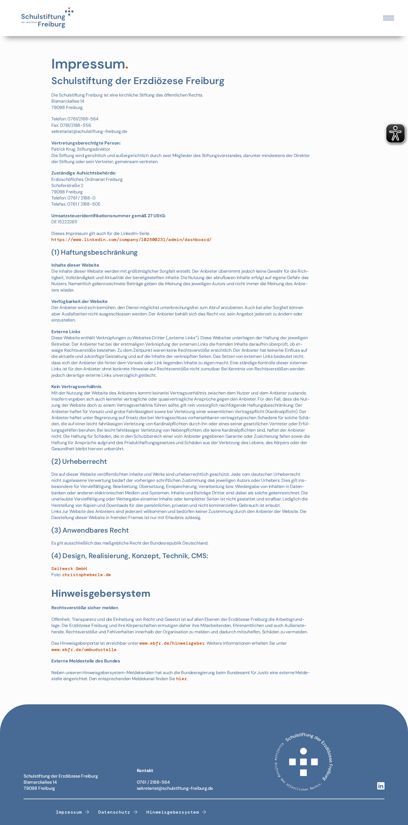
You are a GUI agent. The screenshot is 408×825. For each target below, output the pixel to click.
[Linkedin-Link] (380, 786)
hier (181, 679)
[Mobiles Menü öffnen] (388, 18)
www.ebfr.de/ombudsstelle (84, 649)
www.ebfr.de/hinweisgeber (172, 643)
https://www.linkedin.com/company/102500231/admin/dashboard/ (131, 239)
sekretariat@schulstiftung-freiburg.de (175, 788)
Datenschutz (114, 812)
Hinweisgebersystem (173, 812)
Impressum (69, 812)
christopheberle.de (86, 575)
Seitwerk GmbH (69, 568)
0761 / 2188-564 (153, 782)
